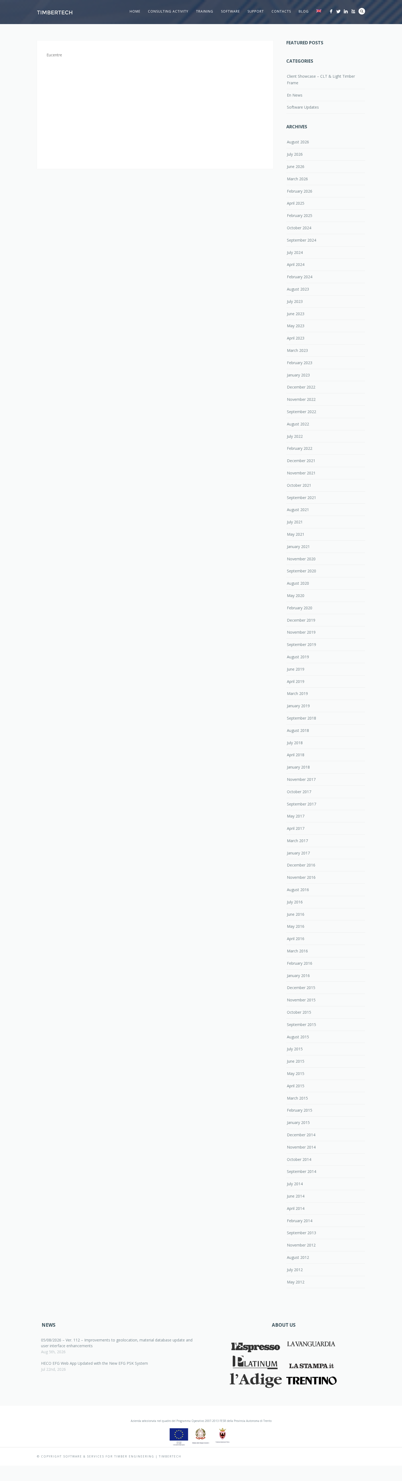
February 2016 (299, 963)
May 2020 (295, 595)
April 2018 (295, 754)
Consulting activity (168, 11)
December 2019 (301, 620)
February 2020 (299, 607)
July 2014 (295, 1183)
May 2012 (295, 1282)
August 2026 (298, 141)
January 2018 (298, 767)
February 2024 (299, 276)
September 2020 (301, 570)
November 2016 (301, 877)
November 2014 (301, 1147)
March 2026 (297, 178)
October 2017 (299, 791)
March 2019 (297, 693)
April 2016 (295, 938)
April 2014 (295, 1208)
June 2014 (295, 1196)
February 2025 (299, 215)
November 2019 (301, 632)
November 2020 (301, 558)
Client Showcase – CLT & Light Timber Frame (321, 79)
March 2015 (297, 1098)
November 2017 (301, 779)
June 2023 (295, 313)
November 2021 (301, 473)
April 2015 (295, 1085)
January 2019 (298, 705)
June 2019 (295, 669)
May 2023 (295, 325)
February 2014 (299, 1220)
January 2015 (298, 1122)
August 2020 (298, 583)
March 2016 (297, 950)
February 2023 (299, 362)
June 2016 (295, 914)
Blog (304, 11)
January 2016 (298, 975)
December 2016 (301, 865)
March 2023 (297, 350)
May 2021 (295, 534)
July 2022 (295, 436)
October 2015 (299, 1012)
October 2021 (299, 485)
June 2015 (295, 1061)
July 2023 (295, 301)
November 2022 (301, 399)
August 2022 (298, 424)
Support (255, 11)
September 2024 (301, 240)
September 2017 (301, 804)
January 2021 (298, 546)
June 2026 (295, 166)
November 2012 (301, 1245)
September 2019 (301, 644)
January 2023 (298, 375)
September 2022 (301, 411)
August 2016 (298, 889)
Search (362, 11)
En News (294, 95)
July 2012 (295, 1269)
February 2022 (299, 448)
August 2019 (298, 656)
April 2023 (295, 338)
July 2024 (295, 252)
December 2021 (301, 460)
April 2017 (295, 828)
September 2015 (301, 1024)
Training (204, 11)
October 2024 (299, 227)
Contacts (281, 11)
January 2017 (298, 853)
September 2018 (301, 718)
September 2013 (301, 1232)
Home (135, 11)
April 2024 (295, 264)
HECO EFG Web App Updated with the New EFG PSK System (94, 1363)
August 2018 (298, 730)
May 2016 (295, 926)
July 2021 (295, 521)
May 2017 (295, 816)
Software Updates (303, 107)
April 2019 (295, 681)
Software (230, 11)
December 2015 (301, 987)
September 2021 (301, 497)
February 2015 (299, 1110)
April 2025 (295, 203)
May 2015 (295, 1073)
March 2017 (297, 840)
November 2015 (301, 999)
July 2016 (295, 902)
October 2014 (299, 1159)
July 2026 (295, 154)
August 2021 (298, 509)
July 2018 (295, 742)
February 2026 (299, 191)
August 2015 (298, 1036)
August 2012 (298, 1257)
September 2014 (301, 1171)
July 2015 (295, 1048)
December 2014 (301, 1134)
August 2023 (298, 289)
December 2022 (301, 387)
